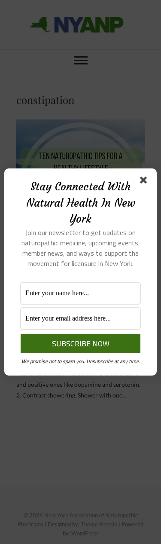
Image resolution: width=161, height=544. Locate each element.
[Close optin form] (145, 182)
